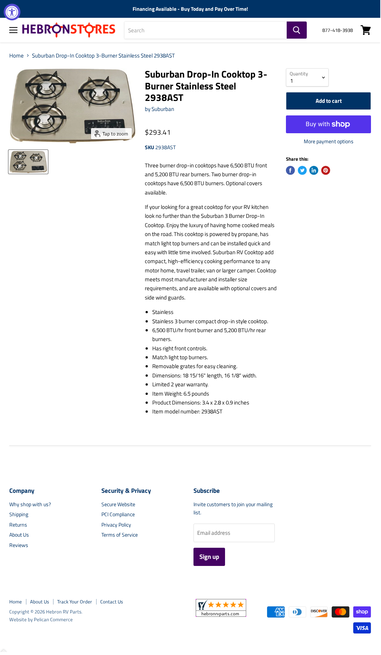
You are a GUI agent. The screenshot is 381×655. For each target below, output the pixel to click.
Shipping (18, 514)
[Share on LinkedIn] (313, 170)
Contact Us (111, 601)
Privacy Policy (116, 524)
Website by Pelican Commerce (41, 619)
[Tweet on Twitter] (302, 170)
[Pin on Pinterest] (325, 170)
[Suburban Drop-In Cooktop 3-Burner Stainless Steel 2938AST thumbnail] (28, 162)
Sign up (209, 556)
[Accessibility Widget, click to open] (12, 12)
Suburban (163, 109)
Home (16, 55)
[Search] (297, 30)
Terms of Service (119, 534)
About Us (19, 534)
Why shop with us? (30, 504)
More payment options (329, 141)
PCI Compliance (118, 514)
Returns (18, 524)
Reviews (18, 545)
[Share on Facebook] (290, 170)
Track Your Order (74, 601)
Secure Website (118, 504)
